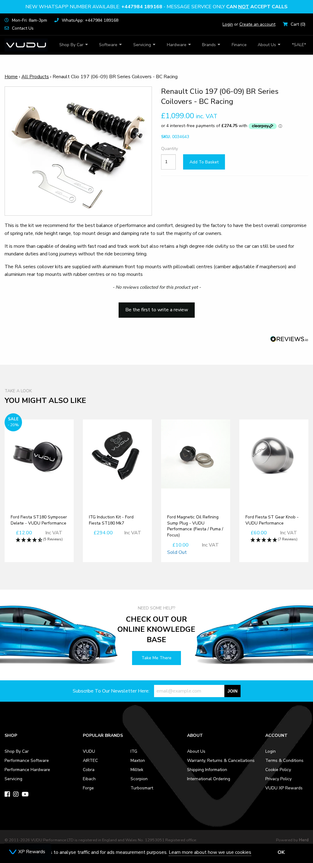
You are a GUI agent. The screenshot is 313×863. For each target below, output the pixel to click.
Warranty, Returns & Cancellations (221, 760)
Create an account (257, 24)
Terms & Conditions (284, 760)
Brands (209, 45)
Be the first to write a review (156, 309)
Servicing (142, 45)
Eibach (89, 779)
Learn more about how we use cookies (210, 852)
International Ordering (208, 779)
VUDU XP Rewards (284, 788)
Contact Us (23, 28)
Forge (88, 788)
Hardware (176, 45)
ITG (134, 751)
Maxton (138, 760)
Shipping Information (207, 770)
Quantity (168, 149)
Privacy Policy (278, 779)
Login (228, 24)
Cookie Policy (278, 770)
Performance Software (27, 760)
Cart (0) (298, 24)
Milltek (137, 770)
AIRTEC (90, 760)
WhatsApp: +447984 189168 (90, 20)
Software (108, 45)
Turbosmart (142, 788)
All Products (35, 76)
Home (11, 76)
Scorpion (139, 779)
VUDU (89, 751)
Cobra (88, 770)
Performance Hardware (27, 770)
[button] (156, 307)
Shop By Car (71, 45)
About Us (267, 45)
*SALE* (299, 45)
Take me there (156, 658)
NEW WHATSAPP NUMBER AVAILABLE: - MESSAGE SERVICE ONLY (156, 6)
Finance (239, 45)
